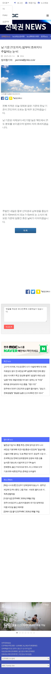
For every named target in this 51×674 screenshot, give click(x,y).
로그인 (20, 2)
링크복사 (18, 98)
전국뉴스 (44, 36)
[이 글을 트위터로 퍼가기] (7, 98)
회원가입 (32, 2)
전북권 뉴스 (5, 36)
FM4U (4, 15)
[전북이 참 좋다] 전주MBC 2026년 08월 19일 (24, 625)
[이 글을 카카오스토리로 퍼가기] (11, 98)
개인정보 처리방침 (25, 654)
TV (3, 8)
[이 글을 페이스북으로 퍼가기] (3, 98)
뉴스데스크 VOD (18, 36)
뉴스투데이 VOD (33, 36)
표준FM (5, 21)
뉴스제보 (44, 2)
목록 (25, 230)
